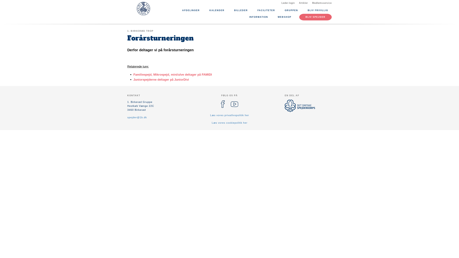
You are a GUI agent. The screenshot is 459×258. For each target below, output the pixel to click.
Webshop (284, 17)
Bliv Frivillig (318, 10)
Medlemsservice (322, 3)
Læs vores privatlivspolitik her (229, 115)
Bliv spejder (315, 17)
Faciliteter (266, 10)
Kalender (216, 10)
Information (258, 17)
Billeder (241, 10)
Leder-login (288, 3)
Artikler (303, 3)
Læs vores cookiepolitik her (229, 122)
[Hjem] (143, 8)
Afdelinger (191, 10)
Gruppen (291, 10)
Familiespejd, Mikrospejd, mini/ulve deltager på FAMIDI (172, 74)
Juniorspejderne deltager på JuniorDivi (161, 79)
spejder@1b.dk (137, 117)
